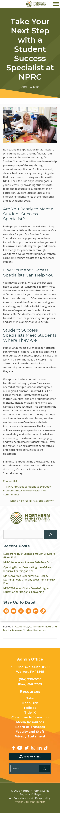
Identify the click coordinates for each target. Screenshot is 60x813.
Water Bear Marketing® (30, 801)
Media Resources (30, 722)
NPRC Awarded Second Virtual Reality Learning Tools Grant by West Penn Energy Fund (29, 579)
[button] (44, 768)
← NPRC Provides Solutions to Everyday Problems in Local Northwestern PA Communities (27, 490)
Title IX (30, 712)
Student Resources (34, 630)
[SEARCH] (50, 534)
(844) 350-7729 (30, 684)
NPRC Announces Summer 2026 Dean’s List (28, 562)
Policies (30, 708)
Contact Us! (10, 481)
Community (36, 626)
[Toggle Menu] (56, 4)
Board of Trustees (30, 727)
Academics (21, 626)
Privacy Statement (30, 736)
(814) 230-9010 (30, 679)
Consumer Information (30, 717)
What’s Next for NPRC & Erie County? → (33, 500)
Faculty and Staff (30, 731)
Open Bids (30, 703)
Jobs (30, 698)
